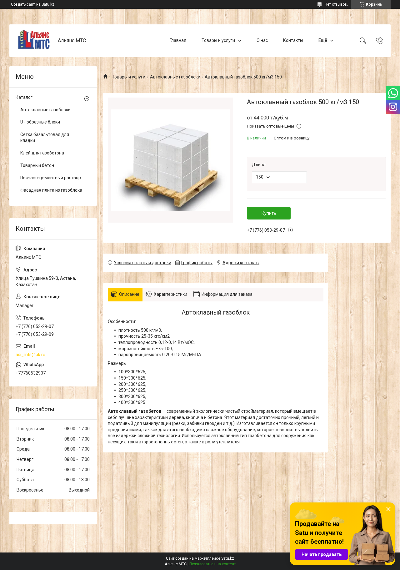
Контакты (293, 40)
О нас (262, 40)
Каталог (24, 97)
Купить (269, 213)
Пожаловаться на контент (212, 564)
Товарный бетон (37, 165)
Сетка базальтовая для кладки (44, 137)
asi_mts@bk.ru (30, 354)
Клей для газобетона (42, 152)
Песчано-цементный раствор (50, 177)
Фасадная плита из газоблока (51, 190)
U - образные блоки (40, 121)
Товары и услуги (218, 40)
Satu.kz (227, 558)
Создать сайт (23, 4)
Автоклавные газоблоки (175, 76)
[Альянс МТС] (34, 40)
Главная (178, 40)
